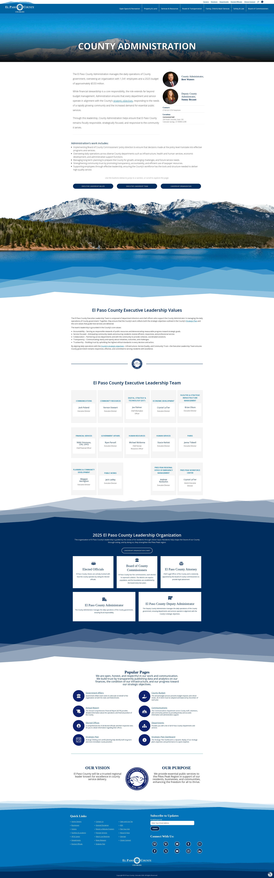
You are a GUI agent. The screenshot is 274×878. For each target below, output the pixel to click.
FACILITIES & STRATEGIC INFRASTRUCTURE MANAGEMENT (190, 398)
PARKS (190, 436)
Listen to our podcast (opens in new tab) (188, 844)
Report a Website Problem (105, 829)
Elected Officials (77, 844)
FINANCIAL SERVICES (84, 436)
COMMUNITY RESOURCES (110, 401)
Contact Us (99, 822)
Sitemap (123, 836)
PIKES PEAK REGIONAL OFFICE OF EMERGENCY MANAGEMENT (163, 470)
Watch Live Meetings (103, 836)
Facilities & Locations (78, 833)
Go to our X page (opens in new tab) (166, 851)
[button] (258, 2)
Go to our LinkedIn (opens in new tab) (200, 851)
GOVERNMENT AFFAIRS (110, 436)
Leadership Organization (181, 186)
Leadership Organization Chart (137, 550)
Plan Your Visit (125, 829)
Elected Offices (92, 722)
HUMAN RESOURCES (137, 436)
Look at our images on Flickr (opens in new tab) (200, 844)
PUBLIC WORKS (110, 473)
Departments (158, 722)
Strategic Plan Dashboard (163, 737)
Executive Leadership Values (93, 186)
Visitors (74, 829)
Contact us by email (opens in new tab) (178, 844)
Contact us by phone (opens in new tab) (166, 844)
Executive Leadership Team (137, 186)
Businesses (75, 825)
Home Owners (76, 822)
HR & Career (75, 836)
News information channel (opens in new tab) (155, 844)
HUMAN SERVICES (163, 436)
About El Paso (125, 833)
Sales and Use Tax (126, 822)
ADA (121, 825)
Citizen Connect (125, 840)
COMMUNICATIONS (84, 401)
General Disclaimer (102, 825)
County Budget (158, 693)
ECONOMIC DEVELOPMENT (163, 401)
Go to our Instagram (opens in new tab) (189, 851)
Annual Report (92, 707)
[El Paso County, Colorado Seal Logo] (137, 861)
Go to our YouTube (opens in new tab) (177, 851)
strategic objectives (123, 100)
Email (156, 819)
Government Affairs (95, 693)
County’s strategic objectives (112, 346)
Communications (159, 707)
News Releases (101, 840)
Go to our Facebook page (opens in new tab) (155, 851)
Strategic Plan (191, 321)
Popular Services (101, 833)
